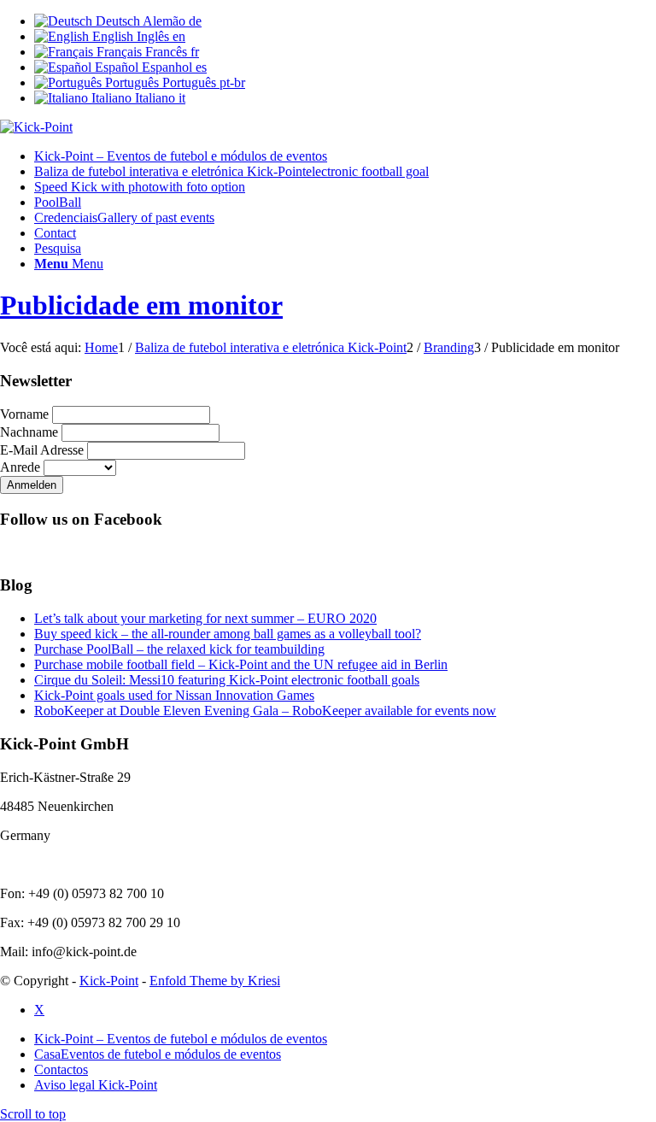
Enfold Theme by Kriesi (214, 980)
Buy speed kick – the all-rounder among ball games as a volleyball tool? (227, 633)
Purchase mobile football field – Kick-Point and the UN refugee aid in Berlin (241, 664)
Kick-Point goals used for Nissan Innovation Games (174, 695)
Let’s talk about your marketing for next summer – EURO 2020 (205, 618)
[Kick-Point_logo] (36, 127)
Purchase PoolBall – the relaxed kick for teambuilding (179, 649)
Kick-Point (108, 980)
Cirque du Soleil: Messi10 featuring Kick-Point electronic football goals (226, 680)
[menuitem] (345, 156)
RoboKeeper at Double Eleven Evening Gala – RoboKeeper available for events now (265, 710)
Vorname (24, 414)
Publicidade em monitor (141, 305)
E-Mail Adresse (42, 450)
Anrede (20, 467)
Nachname (29, 432)
